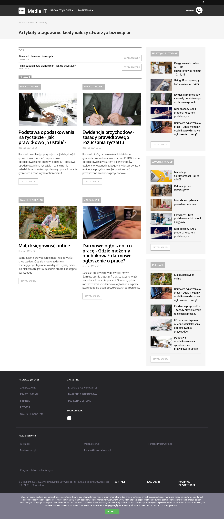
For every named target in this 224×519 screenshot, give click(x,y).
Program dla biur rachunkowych (36, 470)
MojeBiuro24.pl (92, 444)
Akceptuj (112, 511)
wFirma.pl (25, 444)
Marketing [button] (84, 10)
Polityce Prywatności (169, 505)
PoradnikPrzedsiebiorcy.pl (97, 450)
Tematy (43, 22)
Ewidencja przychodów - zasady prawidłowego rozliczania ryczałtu (108, 137)
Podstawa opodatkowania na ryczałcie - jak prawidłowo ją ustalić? (46, 137)
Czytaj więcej (132, 58)
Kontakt (119, 482)
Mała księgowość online (44, 246)
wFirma (190, 10)
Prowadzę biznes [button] (61, 10)
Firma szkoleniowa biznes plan (36, 56)
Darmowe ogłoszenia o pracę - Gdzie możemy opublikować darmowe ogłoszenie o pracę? (107, 253)
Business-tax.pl (28, 450)
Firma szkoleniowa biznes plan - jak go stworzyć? (47, 65)
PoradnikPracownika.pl (160, 444)
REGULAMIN (153, 482)
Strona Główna (26, 22)
